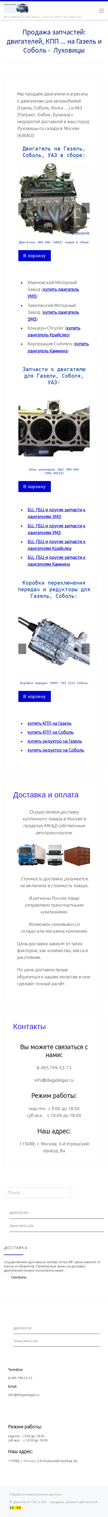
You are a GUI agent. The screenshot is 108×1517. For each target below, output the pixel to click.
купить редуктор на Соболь (56, 749)
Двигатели (18, 1213)
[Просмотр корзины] (91, 10)
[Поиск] (98, 1193)
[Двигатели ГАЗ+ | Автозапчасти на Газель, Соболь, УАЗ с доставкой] (16, 7)
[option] (54, 212)
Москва (29, 1461)
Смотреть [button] (18, 1277)
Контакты (29, 1025)
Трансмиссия (21, 1226)
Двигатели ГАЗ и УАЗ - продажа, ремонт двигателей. (55, 1502)
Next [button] (86, 208)
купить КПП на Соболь (50, 732)
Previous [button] (22, 208)
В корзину (34, 255)
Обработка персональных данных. (35, 1494)
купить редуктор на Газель (55, 741)
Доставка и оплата (46, 794)
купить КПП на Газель (49, 723)
